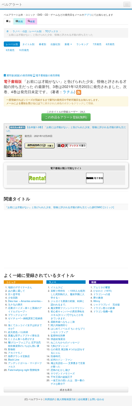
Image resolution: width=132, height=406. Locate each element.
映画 (20, 21)
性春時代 (55, 356)
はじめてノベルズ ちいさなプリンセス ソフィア (68, 330)
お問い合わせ (97, 399)
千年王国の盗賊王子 (61, 376)
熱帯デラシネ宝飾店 (19, 356)
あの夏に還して (16, 290)
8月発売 (110, 44)
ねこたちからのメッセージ (65, 342)
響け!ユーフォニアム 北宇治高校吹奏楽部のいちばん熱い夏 (24, 344)
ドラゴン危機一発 (103, 311)
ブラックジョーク (17, 314)
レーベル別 (12, 44)
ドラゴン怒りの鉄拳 (104, 308)
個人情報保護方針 (66, 399)
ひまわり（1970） (103, 290)
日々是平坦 (14, 294)
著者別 (42, 44)
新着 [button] (67, 44)
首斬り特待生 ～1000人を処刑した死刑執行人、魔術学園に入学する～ (68, 294)
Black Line (13, 359)
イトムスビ (57, 287)
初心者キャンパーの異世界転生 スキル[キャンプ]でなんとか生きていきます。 (67, 315)
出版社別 (55, 44)
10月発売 (24, 50)
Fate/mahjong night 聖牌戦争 (24, 370)
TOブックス (51, 31)
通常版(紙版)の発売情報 (19, 75)
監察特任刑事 (58, 335)
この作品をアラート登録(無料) (66, 117)
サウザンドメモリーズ (63, 373)
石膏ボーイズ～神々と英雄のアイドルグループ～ (25, 309)
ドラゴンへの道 (101, 294)
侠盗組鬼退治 (58, 339)
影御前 (11, 349)
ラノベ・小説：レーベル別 (27, 31)
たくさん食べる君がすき (21, 339)
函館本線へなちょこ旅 (63, 321)
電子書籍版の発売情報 (47, 75)
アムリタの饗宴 (101, 287)
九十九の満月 (15, 304)
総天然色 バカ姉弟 (18, 332)
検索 (32, 21)
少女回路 (13, 297)
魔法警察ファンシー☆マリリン (67, 308)
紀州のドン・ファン (61, 359)
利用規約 (50, 399)
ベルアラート (12, 4)
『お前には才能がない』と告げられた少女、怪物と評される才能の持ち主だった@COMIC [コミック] (59, 207)
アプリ (87, 14)
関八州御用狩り (59, 325)
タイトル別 (28, 44)
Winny (96, 301)
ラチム (68, 91)
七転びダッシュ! (59, 345)
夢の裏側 (98, 297)
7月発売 (97, 44)
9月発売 (10, 50)
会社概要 (83, 399)
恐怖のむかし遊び (60, 370)
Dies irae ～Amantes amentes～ (25, 301)
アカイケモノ (15, 352)
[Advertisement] (66, 65)
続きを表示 (66, 389)
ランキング (82, 44)
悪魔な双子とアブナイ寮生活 (23, 335)
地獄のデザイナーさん (20, 287)
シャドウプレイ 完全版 (106, 304)
